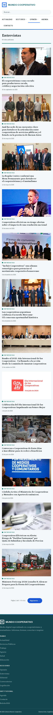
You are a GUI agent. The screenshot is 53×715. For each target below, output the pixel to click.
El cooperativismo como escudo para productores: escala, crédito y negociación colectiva (18, 83)
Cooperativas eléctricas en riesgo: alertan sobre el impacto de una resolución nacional (24, 223)
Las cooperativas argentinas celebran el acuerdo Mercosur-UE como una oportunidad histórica (20, 315)
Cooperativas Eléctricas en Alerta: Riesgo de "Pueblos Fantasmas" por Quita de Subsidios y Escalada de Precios (22, 538)
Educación (4, 660)
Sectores (20, 19)
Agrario (3, 652)
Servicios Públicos (7, 644)
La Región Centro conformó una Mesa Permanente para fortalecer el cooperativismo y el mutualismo (19, 178)
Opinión (33, 19)
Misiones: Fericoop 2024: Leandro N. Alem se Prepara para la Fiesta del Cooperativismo (24, 583)
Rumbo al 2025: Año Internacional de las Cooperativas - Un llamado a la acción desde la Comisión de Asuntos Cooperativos (24, 361)
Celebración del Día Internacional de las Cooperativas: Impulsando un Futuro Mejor (23, 406)
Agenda (45, 19)
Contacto (8, 26)
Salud (2, 656)
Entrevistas (4, 674)
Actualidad (7, 19)
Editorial (3, 678)
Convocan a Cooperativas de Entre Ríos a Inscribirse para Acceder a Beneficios (22, 449)
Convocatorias (6, 682)
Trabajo (3, 648)
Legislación (5, 685)
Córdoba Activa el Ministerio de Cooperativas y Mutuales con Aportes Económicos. (25, 493)
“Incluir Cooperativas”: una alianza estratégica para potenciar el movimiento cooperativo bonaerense (20, 268)
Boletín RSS (5, 703)
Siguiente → (35, 601)
